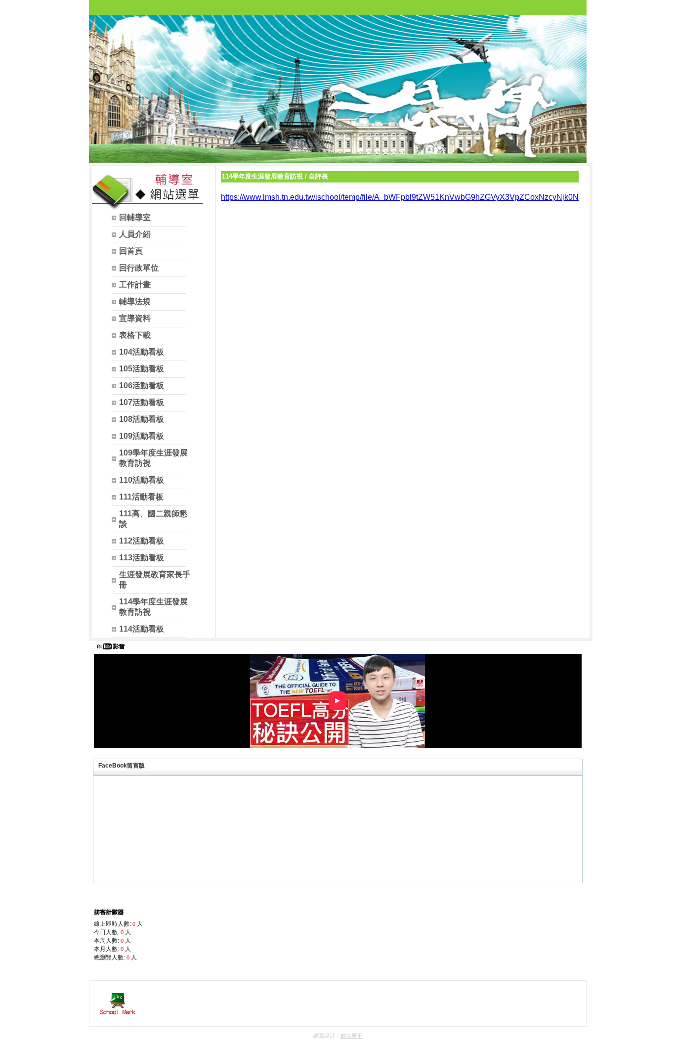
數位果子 (351, 1036)
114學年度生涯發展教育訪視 (262, 176)
